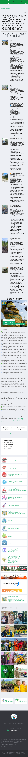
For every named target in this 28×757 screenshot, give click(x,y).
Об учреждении (8, 442)
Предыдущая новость (7, 428)
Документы (7, 448)
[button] (14, 706)
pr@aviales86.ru (13, 730)
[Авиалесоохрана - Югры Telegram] (8, 3)
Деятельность (8, 446)
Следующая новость (21, 428)
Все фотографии (22, 608)
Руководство (8, 440)
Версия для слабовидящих (20, 2)
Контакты (7, 451)
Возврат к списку (6, 433)
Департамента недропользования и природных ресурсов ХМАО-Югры (13, 420)
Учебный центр (8, 444)
